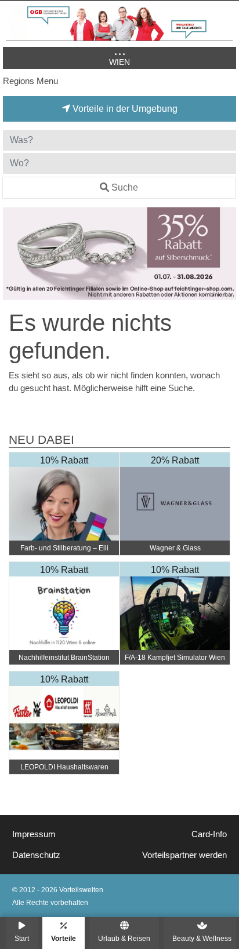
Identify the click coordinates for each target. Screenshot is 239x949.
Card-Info (209, 834)
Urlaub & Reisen (124, 938)
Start (22, 938)
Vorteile (63, 938)
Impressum (34, 834)
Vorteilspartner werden (184, 855)
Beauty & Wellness (201, 938)
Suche (124, 187)
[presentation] (14, 254)
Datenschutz (36, 855)
